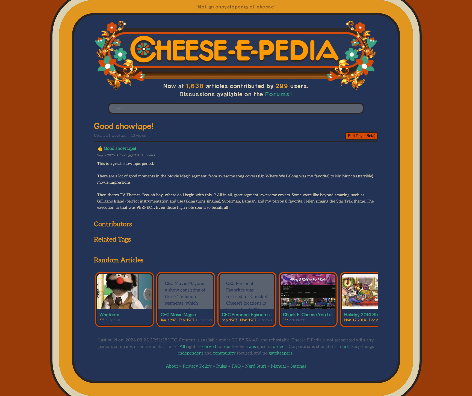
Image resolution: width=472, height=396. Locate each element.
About (172, 366)
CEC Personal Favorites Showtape (257, 314)
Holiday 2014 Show (364, 314)
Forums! (279, 94)
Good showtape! (120, 148)
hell (345, 346)
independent (190, 353)
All (182, 346)
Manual (278, 366)
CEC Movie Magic (178, 314)
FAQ (236, 366)
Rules (221, 366)
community (224, 353)
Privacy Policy (197, 366)
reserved (207, 346)
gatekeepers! (281, 353)
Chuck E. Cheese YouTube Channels (319, 314)
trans (251, 346)
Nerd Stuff (255, 366)
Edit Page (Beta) (361, 135)
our (227, 346)
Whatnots (109, 314)
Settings (298, 366)
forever (278, 346)
